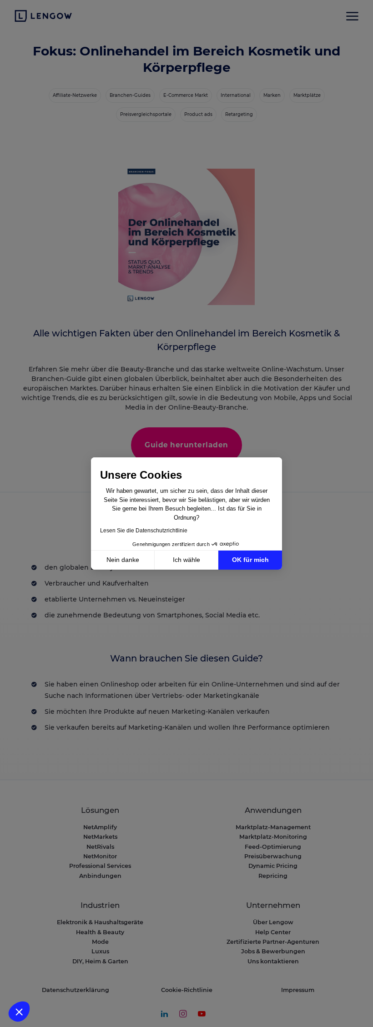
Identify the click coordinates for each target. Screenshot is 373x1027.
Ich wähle (186, 559)
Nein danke (122, 559)
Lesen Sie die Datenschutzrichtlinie (143, 530)
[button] (19, 1011)
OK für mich (250, 559)
